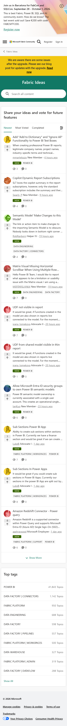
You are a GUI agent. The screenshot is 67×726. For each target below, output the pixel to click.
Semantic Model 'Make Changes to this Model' (37, 217)
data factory (12, 624)
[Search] (39, 42)
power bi (9, 587)
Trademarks (9, 713)
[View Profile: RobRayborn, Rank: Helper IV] (7, 218)
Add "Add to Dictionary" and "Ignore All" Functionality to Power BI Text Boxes (37, 138)
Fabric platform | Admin (19, 661)
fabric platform (14, 605)
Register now (12, 29)
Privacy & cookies (33, 706)
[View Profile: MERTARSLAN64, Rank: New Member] (7, 268)
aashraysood (19, 531)
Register (48, 41)
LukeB (16, 443)
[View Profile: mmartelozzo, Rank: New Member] (7, 139)
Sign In (59, 41)
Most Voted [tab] (21, 127)
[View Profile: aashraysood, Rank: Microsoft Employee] (7, 513)
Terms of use (53, 706)
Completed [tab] (38, 127)
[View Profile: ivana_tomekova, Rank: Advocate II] (7, 309)
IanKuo (16, 406)
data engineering (15, 615)
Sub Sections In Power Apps (30, 469)
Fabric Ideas (12, 51)
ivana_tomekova (21, 324)
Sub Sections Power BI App (29, 427)
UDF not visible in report (28, 307)
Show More (35, 557)
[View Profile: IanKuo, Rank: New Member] (7, 388)
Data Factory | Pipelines (19, 633)
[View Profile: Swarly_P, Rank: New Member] (7, 180)
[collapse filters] (61, 127)
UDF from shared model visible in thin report (36, 346)
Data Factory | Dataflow (19, 670)
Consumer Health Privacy (49, 718)
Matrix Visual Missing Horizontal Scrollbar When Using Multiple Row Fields (35, 268)
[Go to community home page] (22, 42)
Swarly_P (17, 195)
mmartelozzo (20, 157)
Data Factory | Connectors (21, 596)
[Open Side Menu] (5, 41)
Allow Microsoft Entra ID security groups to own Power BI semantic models (38, 387)
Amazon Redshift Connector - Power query (35, 513)
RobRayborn (19, 236)
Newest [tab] (8, 127)
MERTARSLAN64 (21, 286)
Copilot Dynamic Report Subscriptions (36, 178)
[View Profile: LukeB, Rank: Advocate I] (7, 429)
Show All (8, 681)
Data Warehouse (14, 652)
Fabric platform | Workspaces (23, 642)
